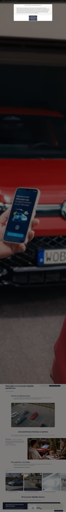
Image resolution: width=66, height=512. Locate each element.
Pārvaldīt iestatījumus (33, 16)
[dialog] (33, 256)
